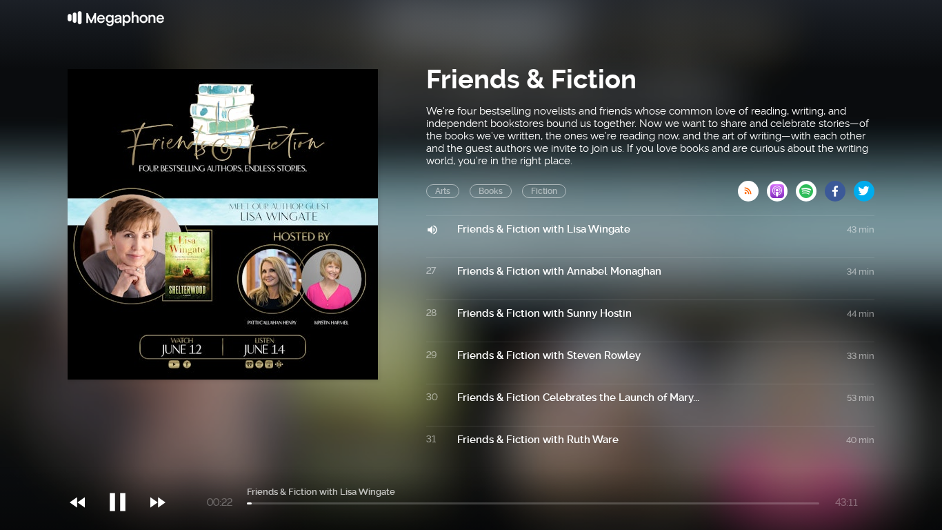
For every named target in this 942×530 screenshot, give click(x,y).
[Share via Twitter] (864, 187)
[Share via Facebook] (839, 187)
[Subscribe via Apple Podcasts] (781, 187)
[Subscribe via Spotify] (810, 187)
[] (124, 474)
